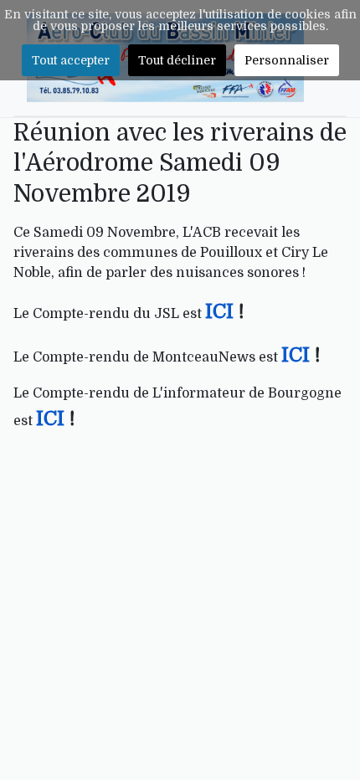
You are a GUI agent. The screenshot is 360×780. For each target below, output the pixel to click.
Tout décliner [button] (177, 60)
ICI (222, 311)
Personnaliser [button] (286, 60)
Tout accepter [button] (71, 60)
